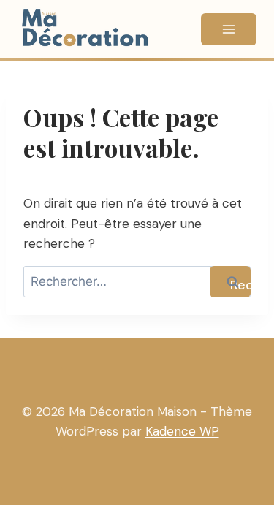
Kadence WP (182, 431)
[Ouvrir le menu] (228, 29)
